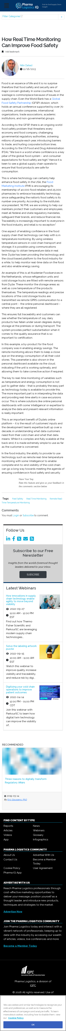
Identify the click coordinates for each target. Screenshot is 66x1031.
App (6, 839)
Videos (8, 835)
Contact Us (10, 859)
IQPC (33, 985)
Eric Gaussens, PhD (17, 799)
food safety (18, 498)
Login (16, 515)
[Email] (26, 539)
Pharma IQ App (13, 872)
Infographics (40, 839)
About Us (9, 855)
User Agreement (42, 868)
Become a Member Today (44, 861)
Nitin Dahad (26, 65)
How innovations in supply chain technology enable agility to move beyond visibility (21, 600)
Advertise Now (13, 911)
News (36, 825)
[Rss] (32, 539)
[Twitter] (20, 539)
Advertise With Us (43, 855)
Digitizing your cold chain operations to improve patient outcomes (20, 689)
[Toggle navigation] (6, 6)
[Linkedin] (9, 539)
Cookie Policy (12, 868)
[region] (33, 1013)
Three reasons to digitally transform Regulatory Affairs (26, 781)
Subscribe (28, 515)
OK (33, 1024)
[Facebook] (14, 539)
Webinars (38, 830)
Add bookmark (12, 51)
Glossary (38, 835)
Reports (8, 825)
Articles (8, 830)
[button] (33, 17)
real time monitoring (36, 498)
